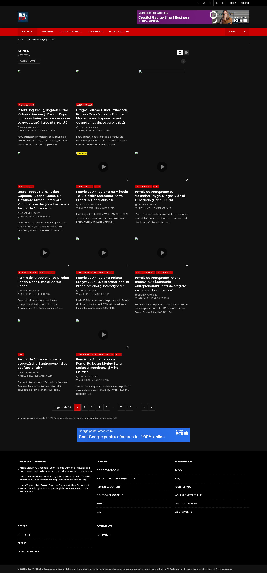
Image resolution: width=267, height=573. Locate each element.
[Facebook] (198, 3)
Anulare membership (188, 495)
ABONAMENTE (95, 31)
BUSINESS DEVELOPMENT (27, 272)
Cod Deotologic (107, 470)
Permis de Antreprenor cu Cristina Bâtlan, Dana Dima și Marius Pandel (43, 282)
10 (121, 407)
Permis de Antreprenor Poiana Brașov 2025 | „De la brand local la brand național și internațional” (102, 282)
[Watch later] (210, 3)
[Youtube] (204, 3)
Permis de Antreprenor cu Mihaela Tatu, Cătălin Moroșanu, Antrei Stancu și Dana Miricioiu (102, 196)
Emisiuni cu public (26, 105)
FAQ (177, 478)
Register (245, 3)
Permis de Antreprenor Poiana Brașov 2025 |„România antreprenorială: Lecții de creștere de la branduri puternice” (160, 284)
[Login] (223, 3)
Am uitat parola (186, 503)
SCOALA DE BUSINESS (70, 31)
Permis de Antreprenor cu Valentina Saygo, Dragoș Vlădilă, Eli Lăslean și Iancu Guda (160, 196)
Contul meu (183, 487)
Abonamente (183, 511)
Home (20, 39)
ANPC (99, 503)
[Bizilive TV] (23, 17)
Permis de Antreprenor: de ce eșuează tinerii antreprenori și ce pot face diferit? (42, 363)
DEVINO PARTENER (119, 31)
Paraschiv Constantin (90, 204)
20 (129, 407)
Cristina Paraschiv (30, 127)
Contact (24, 535)
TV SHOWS (26, 31)
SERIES (97, 186)
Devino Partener (28, 551)
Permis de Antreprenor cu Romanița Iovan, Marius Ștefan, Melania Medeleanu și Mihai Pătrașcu (100, 365)
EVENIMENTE (46, 31)
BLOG (178, 470)
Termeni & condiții (108, 487)
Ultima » (152, 407)
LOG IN (233, 3)
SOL (98, 511)
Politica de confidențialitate (115, 478)
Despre (22, 543)
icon (103, 167)
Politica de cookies (109, 495)
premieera (82, 154)
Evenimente (103, 535)
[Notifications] (216, 3)
